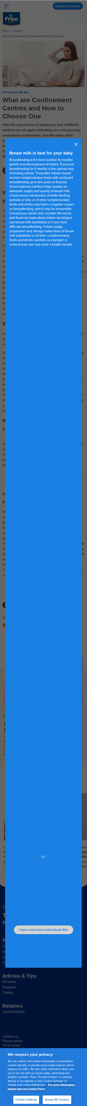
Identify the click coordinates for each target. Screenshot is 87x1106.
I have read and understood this (43, 930)
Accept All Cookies (57, 1099)
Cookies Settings (26, 1099)
